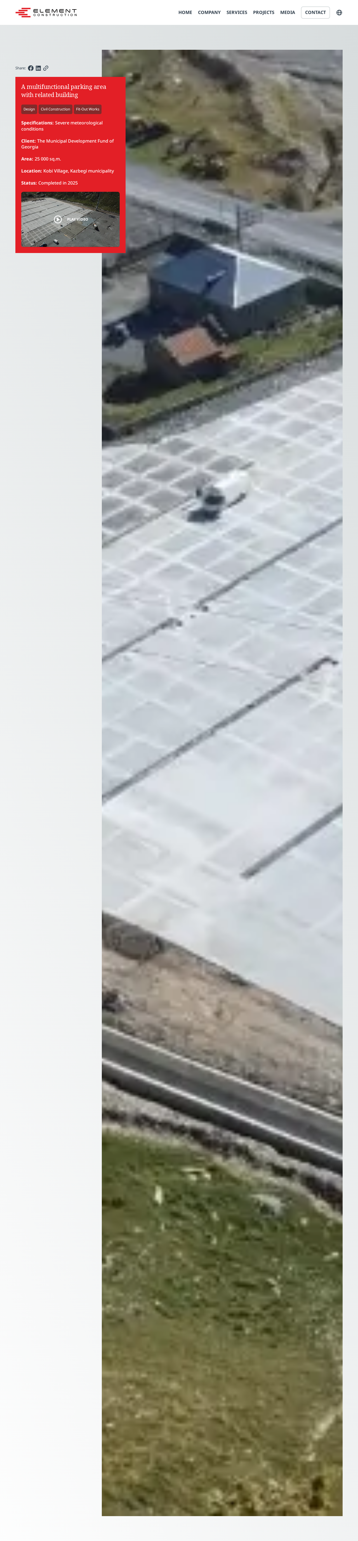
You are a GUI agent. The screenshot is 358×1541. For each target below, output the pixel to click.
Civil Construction (55, 109)
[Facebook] (31, 68)
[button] (339, 12)
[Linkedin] (38, 68)
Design (29, 109)
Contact (315, 12)
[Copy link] (45, 68)
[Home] (46, 12)
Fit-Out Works (87, 109)
